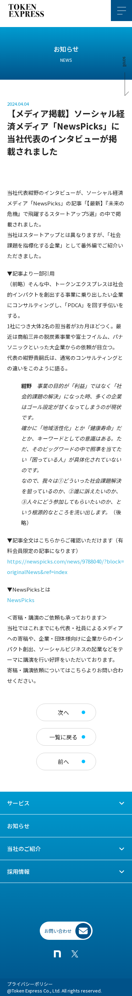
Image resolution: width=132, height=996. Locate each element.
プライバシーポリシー (30, 984)
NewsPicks (20, 599)
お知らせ (18, 826)
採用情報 (18, 871)
